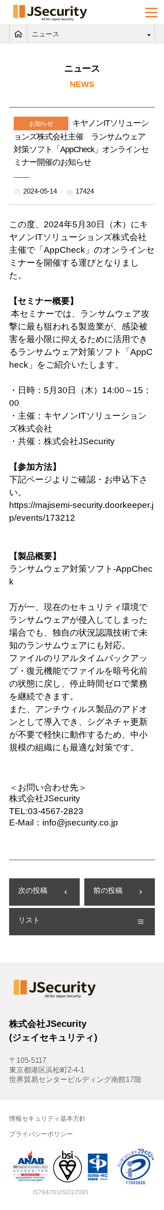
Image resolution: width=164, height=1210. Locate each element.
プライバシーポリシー (41, 1134)
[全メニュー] (151, 12)
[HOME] (18, 34)
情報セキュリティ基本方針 (47, 1118)
